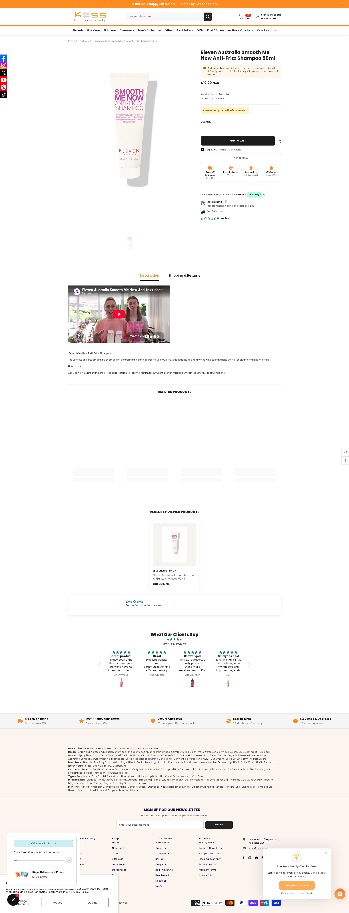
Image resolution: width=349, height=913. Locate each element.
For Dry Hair (219, 769)
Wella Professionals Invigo (213, 751)
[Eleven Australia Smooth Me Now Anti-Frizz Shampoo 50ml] (174, 544)
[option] (129, 139)
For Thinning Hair (260, 769)
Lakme (156, 779)
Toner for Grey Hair (92, 769)
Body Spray (83, 776)
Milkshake (173, 762)
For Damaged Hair (117, 772)
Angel (124, 762)
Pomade (262, 786)
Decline (92, 902)
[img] (174, 639)
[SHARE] (278, 141)
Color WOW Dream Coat (243, 751)
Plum (116, 783)
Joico (196, 762)
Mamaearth (176, 779)
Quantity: (206, 121)
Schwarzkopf (225, 762)
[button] (209, 218)
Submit (219, 824)
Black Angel (183, 786)
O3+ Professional (194, 779)
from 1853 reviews (174, 643)
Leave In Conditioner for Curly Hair (124, 769)
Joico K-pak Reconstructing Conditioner (149, 759)
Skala (110, 748)
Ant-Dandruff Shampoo (159, 769)
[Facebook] (243, 858)
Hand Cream (128, 776)
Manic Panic (136, 762)
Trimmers (124, 790)
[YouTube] (3, 80)
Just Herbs (139, 748)
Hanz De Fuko (232, 786)
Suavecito (153, 786)
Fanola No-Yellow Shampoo (103, 755)
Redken (268, 762)
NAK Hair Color (188, 751)
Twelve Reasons (117, 765)
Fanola (162, 762)
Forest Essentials (107, 779)
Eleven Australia (220, 94)
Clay (271, 786)
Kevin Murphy (208, 762)
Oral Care (197, 776)
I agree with (211, 149)
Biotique (91, 779)
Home (71, 41)
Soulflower (140, 783)
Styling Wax (248, 786)
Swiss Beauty (254, 779)
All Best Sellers (258, 759)
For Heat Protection (94, 772)
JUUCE (258, 762)
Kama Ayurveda (128, 779)
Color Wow (247, 762)
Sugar (107, 783)
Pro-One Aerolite (97, 765)
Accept (57, 902)
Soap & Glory (94, 783)
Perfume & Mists (182, 776)
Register (276, 14)
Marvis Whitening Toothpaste (107, 759)
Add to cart (238, 140)
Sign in (265, 14)
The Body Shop (102, 762)
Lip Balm (154, 776)
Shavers (101, 790)
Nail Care (165, 776)
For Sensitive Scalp (239, 769)
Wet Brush (152, 748)
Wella (116, 762)
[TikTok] (3, 94)
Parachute (212, 779)
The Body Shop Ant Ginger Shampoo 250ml (153, 751)
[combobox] (165, 17)
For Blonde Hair (203, 769)
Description (149, 275)
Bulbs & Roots (123, 748)
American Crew (100, 786)
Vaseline (268, 779)
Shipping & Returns (184, 275)
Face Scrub (98, 776)
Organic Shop (77, 783)
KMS (236, 762)
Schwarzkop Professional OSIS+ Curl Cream (199, 759)
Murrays (132, 786)
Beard (72, 790)
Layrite (219, 786)
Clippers (112, 790)
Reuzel (142, 786)
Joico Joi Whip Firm (237, 759)
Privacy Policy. (80, 892)
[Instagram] (250, 858)
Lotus (165, 779)
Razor (134, 790)
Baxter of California (203, 786)
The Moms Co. (236, 779)
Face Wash (113, 776)
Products (84, 41)
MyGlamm (126, 783)
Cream (82, 790)
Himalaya (145, 779)
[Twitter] (3, 72)
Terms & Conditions (230, 149)
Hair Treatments (183, 769)
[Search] (169, 17)
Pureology (151, 762)
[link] (93, 474)
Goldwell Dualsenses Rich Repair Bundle (203, 755)
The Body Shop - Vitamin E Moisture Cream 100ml (149, 755)
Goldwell (186, 762)
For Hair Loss (75, 772)
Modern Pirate (118, 786)
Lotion (91, 790)
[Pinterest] (256, 858)
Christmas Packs (95, 748)
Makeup (142, 776)
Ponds (223, 779)
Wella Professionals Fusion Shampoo (104, 751)
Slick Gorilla (168, 786)
